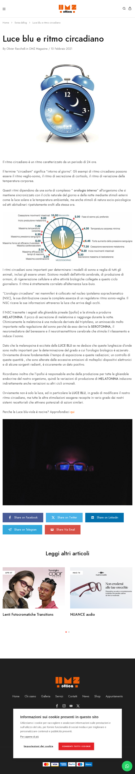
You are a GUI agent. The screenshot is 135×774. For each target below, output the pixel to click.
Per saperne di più (29, 736)
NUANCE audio (82, 614)
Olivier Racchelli (16, 49)
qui (72, 412)
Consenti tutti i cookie (76, 746)
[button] (66, 632)
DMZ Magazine (38, 49)
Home (16, 696)
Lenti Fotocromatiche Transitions (28, 614)
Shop (97, 696)
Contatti (72, 696)
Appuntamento (114, 696)
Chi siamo (30, 696)
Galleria (45, 696)
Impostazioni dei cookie (38, 746)
